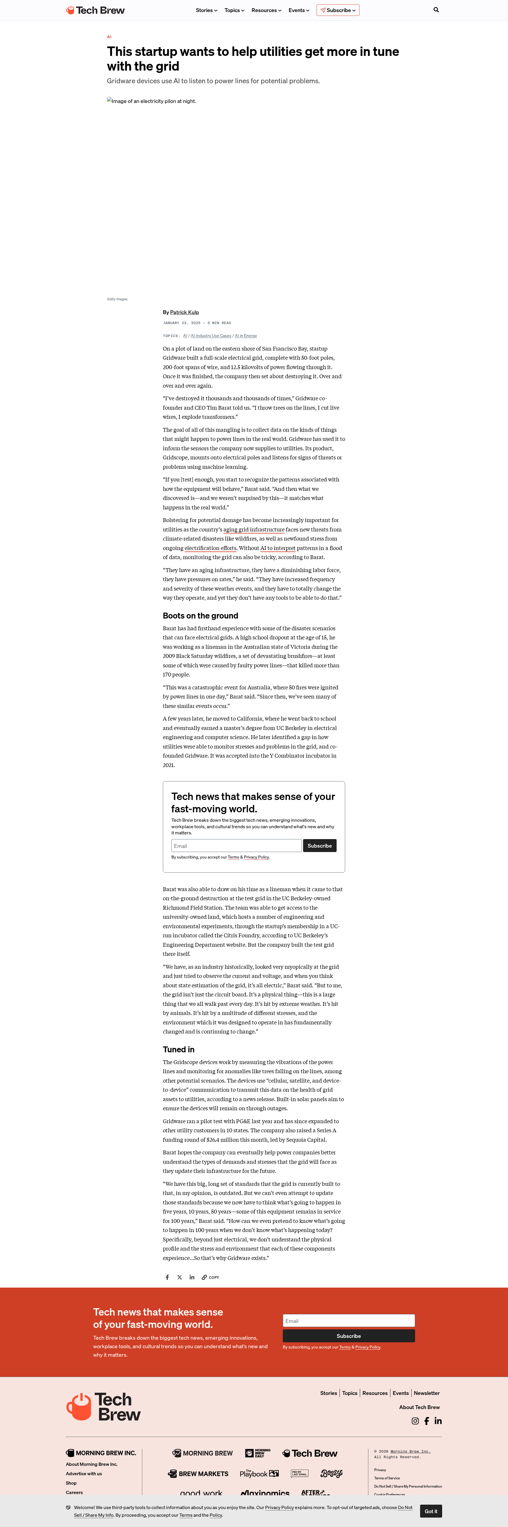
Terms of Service (387, 1478)
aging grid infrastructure (254, 529)
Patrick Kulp (184, 312)
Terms (186, 1515)
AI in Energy (246, 335)
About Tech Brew (419, 1406)
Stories (204, 9)
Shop (71, 1483)
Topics (232, 9)
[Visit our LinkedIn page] (438, 1421)
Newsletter (427, 1392)
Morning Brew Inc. (411, 1451)
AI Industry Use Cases (211, 335)
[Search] (436, 10)
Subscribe (320, 845)
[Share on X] (179, 1277)
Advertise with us (84, 1473)
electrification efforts (210, 547)
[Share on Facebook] (167, 1277)
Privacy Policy (279, 1507)
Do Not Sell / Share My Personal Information (408, 1486)
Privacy (380, 1470)
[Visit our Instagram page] (415, 1421)
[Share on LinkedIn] (192, 1277)
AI (185, 335)
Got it (431, 1511)
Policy (216, 1515)
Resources (264, 9)
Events (297, 9)
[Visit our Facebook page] (427, 1421)
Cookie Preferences (389, 1494)
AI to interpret (278, 547)
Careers (74, 1492)
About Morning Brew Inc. (92, 1464)
